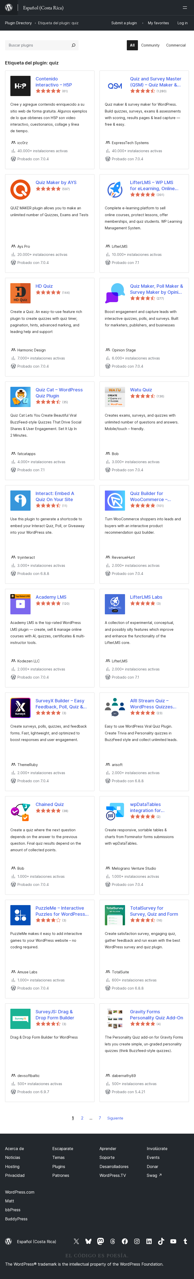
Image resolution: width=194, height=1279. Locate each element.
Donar (152, 1166)
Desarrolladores (114, 1166)
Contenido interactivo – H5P (54, 81)
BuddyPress (16, 1218)
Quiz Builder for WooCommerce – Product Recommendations (150, 496)
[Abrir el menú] (186, 7)
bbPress (12, 1209)
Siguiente (115, 1118)
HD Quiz (44, 286)
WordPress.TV (113, 1175)
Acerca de (14, 1148)
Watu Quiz (141, 389)
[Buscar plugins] (73, 45)
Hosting (12, 1166)
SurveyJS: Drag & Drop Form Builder (55, 1014)
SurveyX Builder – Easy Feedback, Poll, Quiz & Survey (60, 704)
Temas (58, 1157)
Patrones (60, 1175)
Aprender (108, 1148)
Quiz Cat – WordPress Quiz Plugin (59, 392)
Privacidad (15, 1175)
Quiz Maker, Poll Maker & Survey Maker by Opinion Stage (157, 289)
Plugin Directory (18, 23)
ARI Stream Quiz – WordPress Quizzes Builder (151, 704)
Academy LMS (51, 597)
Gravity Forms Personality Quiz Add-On (156, 1014)
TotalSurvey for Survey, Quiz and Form (154, 910)
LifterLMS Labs (146, 597)
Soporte (107, 1157)
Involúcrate (157, 1148)
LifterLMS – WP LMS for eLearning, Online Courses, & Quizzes (152, 185)
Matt (9, 1200)
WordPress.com (19, 1192)
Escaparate (62, 1148)
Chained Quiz (50, 804)
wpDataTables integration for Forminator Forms (145, 807)
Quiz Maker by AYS (56, 182)
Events (153, 1157)
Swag (154, 1175)
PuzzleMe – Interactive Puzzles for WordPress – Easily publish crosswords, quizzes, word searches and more (62, 911)
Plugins (58, 1166)
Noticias (12, 1157)
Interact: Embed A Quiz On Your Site (55, 496)
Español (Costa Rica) (36, 1241)
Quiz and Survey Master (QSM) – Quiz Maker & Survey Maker (155, 82)
